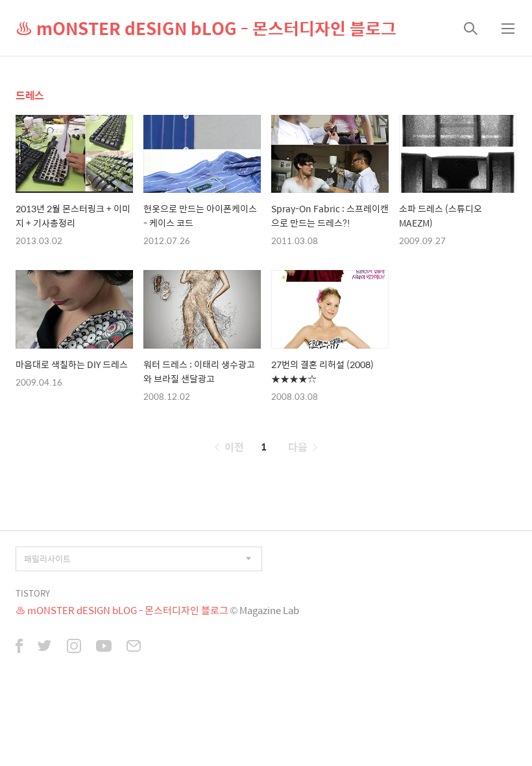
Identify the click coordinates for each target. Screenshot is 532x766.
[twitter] (45, 647)
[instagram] (74, 647)
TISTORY (33, 593)
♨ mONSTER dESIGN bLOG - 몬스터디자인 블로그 (206, 28)
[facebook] (19, 647)
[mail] (134, 647)
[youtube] (104, 647)
